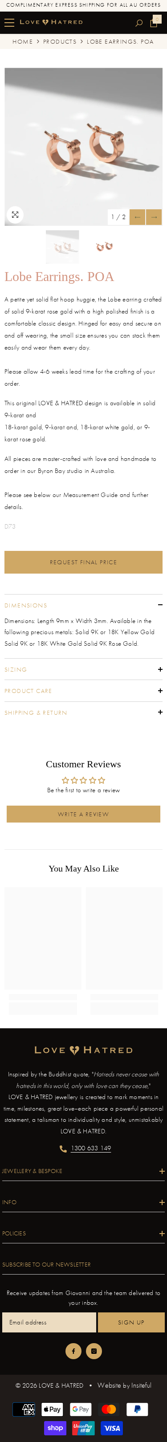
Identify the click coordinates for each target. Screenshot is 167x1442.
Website (109, 1385)
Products (60, 41)
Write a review (84, 814)
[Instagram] (94, 1351)
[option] (83, 147)
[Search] (138, 23)
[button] (137, 217)
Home (22, 41)
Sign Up (131, 1322)
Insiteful (141, 1385)
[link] (43, 997)
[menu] (9, 22)
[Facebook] (73, 1351)
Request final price (84, 562)
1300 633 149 (91, 1148)
